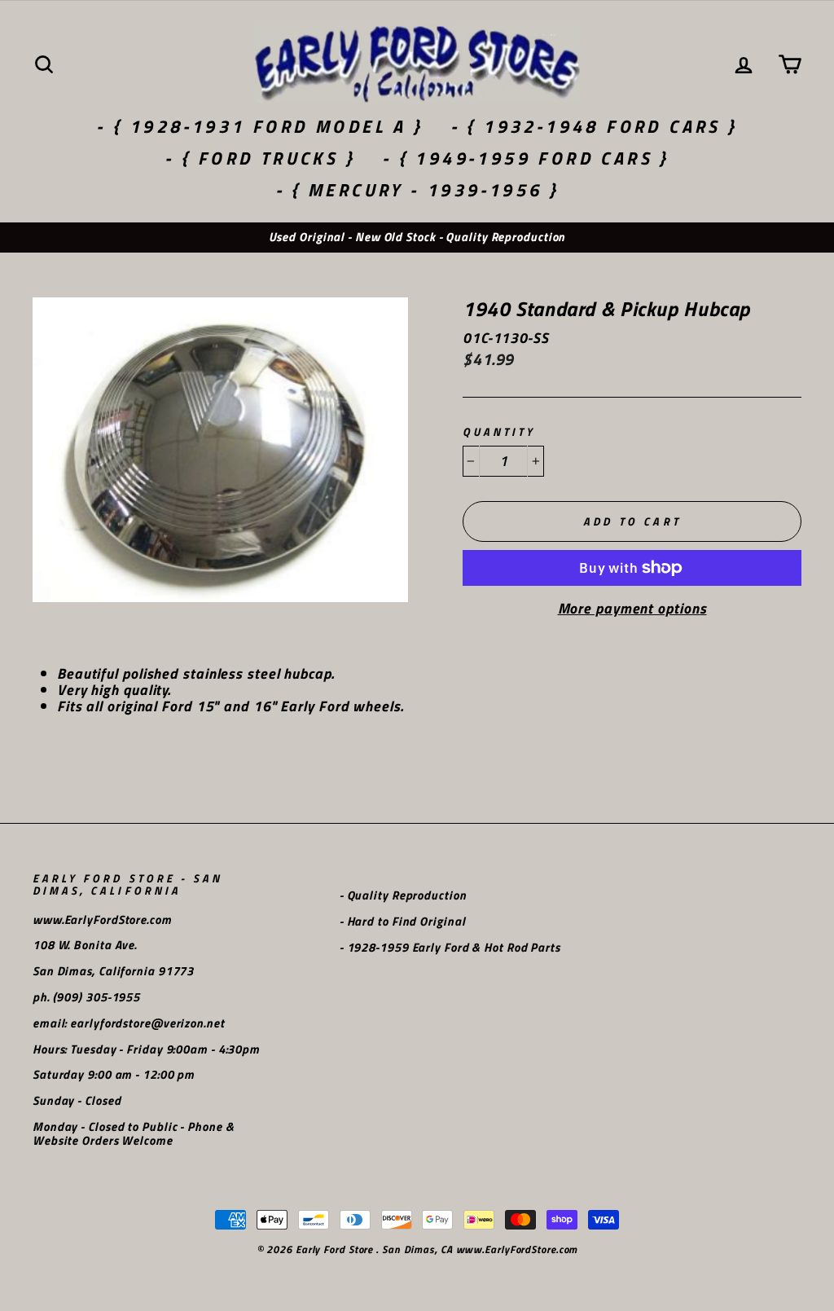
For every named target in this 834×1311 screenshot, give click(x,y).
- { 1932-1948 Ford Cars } (594, 126)
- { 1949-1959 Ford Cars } (526, 158)
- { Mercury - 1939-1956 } (417, 190)
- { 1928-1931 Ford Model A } (259, 126)
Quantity (499, 432)
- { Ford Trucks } (259, 158)
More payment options (632, 609)
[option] (417, 237)
